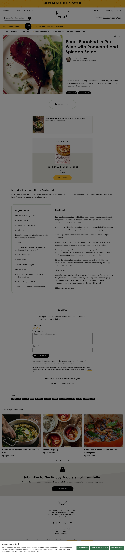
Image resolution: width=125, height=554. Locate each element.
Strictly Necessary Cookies (99, 547)
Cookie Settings (83, 547)
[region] (62, 547)
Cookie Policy (35, 551)
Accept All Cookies (117, 547)
